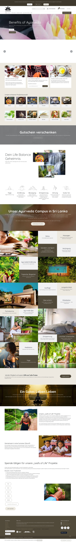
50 (8, 492)
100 (8, 496)
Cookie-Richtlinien (39, 540)
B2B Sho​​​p (46, 4)
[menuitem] (6, 13)
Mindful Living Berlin (45, 528)
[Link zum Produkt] (9, 100)
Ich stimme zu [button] (69, 540)
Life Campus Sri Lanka (38, 223)
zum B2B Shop (12, 32)
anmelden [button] (45, 86)
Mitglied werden (65, 376)
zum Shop (11, 29)
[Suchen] (44, 9)
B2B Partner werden (66, 12)
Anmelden (68, 8)
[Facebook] (68, 528)
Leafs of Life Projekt (37, 528)
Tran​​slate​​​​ (38, 4)
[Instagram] (65, 528)
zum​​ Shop (29, 4)
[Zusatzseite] (62, 528)
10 (8, 483)
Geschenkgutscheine (38, 137)
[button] (5, 51)
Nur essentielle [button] (63, 540)
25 (8, 488)
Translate (64, 532)
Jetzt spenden (10, 508)
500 (8, 500)
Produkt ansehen (13, 58)
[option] (38, 51)
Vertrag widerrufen (10, 531)
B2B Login (8, 533)
